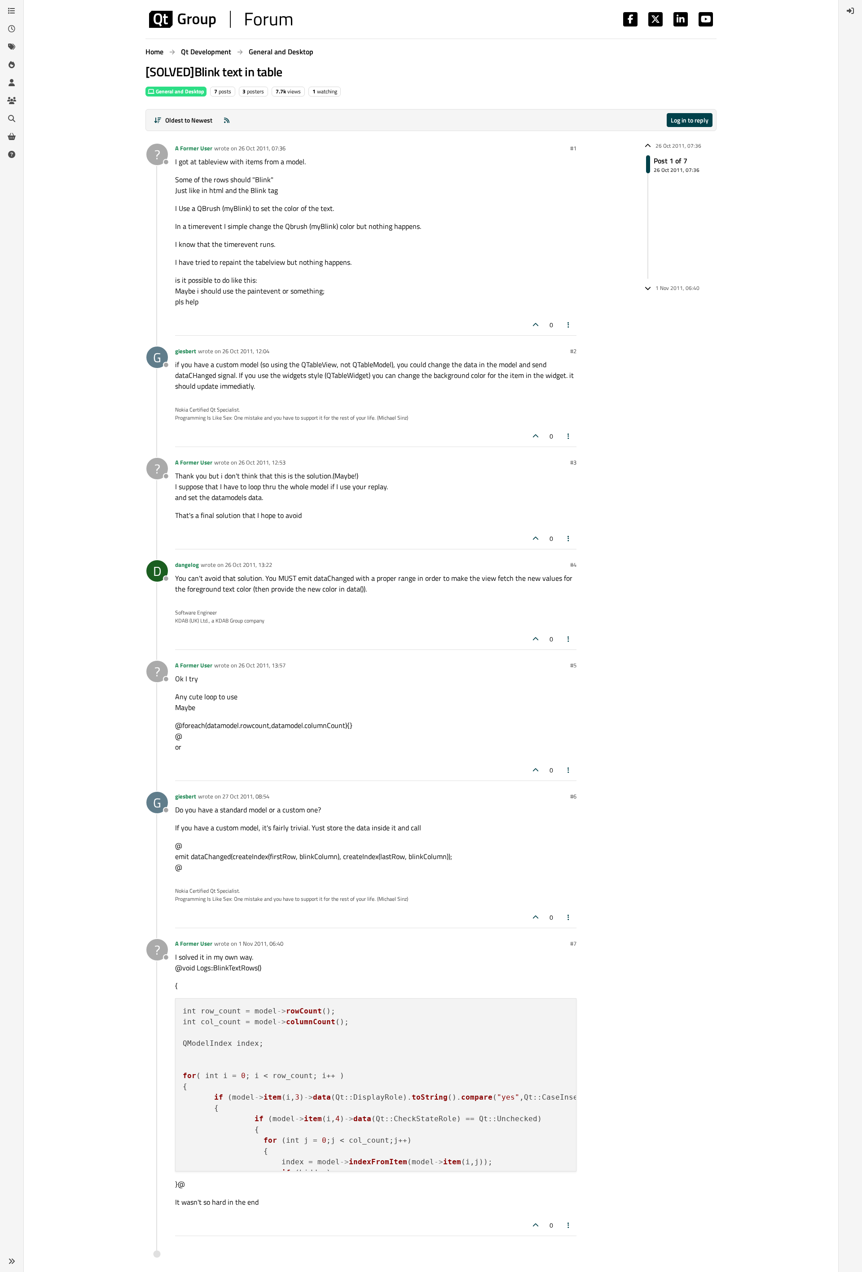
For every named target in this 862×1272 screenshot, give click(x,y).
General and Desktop (179, 91)
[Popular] (12, 64)
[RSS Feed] (226, 120)
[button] (12, 1261)
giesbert (185, 351)
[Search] (12, 118)
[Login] (850, 11)
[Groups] (12, 100)
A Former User (193, 148)
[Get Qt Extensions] (12, 136)
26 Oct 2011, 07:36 (262, 148)
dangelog (187, 564)
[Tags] (12, 46)
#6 (573, 796)
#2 (573, 351)
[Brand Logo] (220, 19)
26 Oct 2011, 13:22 (248, 564)
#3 (573, 462)
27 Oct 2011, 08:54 (245, 796)
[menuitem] (850, 11)
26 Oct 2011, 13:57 (262, 665)
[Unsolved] (12, 154)
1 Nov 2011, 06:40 (260, 943)
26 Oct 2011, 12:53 (262, 462)
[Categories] (12, 11)
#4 (573, 564)
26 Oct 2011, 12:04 (245, 351)
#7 (573, 943)
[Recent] (12, 29)
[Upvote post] (536, 325)
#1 (573, 148)
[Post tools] (569, 325)
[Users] (12, 82)
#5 (573, 665)
